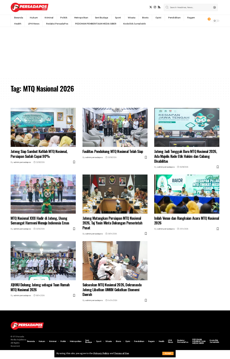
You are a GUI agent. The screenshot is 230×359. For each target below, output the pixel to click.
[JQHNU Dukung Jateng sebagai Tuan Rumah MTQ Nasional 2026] (43, 260)
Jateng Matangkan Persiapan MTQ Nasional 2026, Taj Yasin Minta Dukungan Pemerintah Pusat (112, 222)
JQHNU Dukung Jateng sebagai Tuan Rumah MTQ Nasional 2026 (40, 287)
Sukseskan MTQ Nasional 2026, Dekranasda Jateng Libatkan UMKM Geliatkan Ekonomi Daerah (112, 289)
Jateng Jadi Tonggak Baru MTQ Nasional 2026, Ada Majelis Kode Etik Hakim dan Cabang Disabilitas (185, 156)
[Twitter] (151, 7)
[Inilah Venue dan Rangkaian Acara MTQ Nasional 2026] (186, 194)
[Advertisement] (115, 52)
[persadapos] (29, 7)
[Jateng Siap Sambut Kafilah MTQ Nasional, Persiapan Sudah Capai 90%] (43, 127)
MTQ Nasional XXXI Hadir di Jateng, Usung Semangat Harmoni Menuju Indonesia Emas (40, 220)
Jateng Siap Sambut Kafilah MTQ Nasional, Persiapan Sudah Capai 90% (39, 154)
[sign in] (202, 20)
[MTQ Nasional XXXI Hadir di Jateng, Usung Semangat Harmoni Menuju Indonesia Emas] (43, 194)
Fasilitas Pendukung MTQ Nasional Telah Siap (113, 151)
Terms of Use (121, 353)
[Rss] (159, 7)
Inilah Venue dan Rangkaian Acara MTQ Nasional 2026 (186, 220)
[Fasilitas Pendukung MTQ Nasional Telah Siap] (115, 127)
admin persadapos (22, 162)
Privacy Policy (101, 353)
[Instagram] (155, 7)
